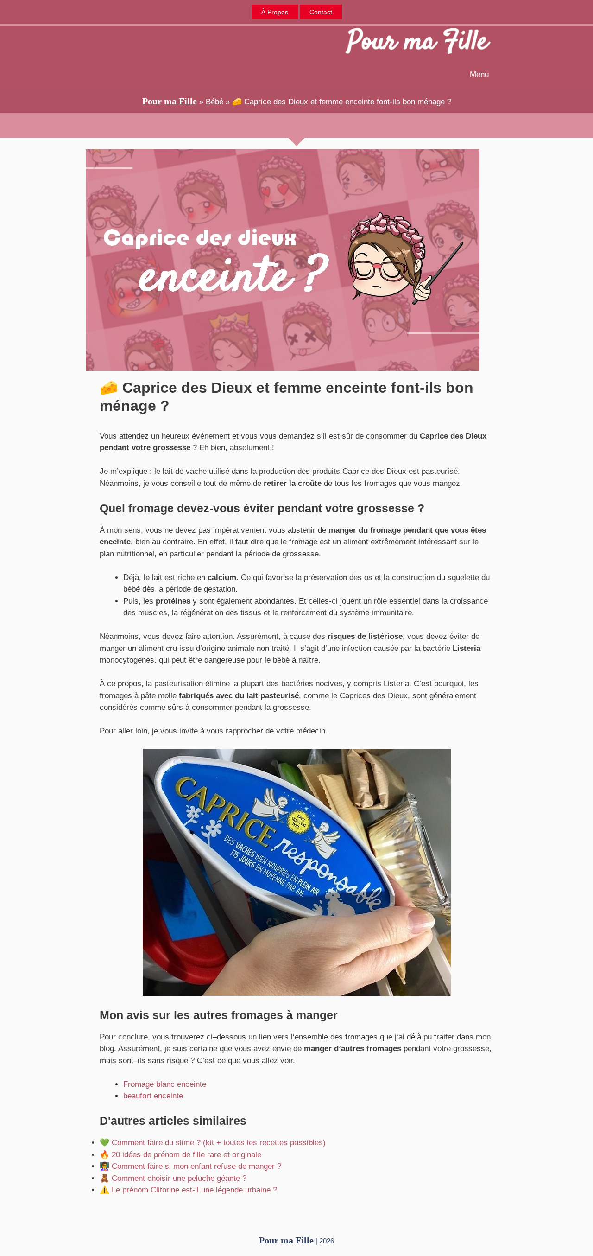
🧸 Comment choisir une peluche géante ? (173, 1178)
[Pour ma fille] (417, 42)
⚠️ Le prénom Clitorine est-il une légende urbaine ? (188, 1190)
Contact (320, 12)
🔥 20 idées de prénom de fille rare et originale (180, 1154)
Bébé (214, 101)
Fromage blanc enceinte (164, 1084)
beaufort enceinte (153, 1095)
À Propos (274, 12)
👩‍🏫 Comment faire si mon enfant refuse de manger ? (190, 1166)
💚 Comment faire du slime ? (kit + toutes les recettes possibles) (213, 1142)
